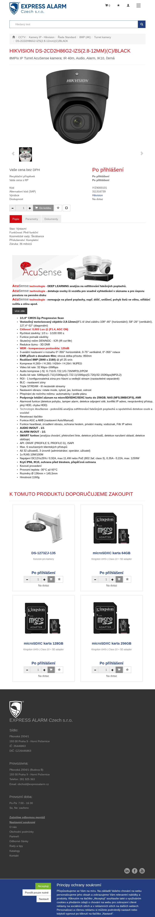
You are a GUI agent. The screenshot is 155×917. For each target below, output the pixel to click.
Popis (15, 218)
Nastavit (44, 899)
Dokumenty (51, 218)
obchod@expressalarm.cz (33, 784)
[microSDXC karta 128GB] (43, 618)
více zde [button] (20, 310)
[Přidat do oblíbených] (58, 208)
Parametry (32, 218)
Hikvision (97, 195)
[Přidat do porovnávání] (66, 208)
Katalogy (14, 850)
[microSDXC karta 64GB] (111, 528)
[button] (16, 845)
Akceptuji (43, 886)
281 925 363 (27, 779)
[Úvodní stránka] (13, 37)
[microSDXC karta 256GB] (111, 618)
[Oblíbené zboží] (118, 5)
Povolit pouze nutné (37, 892)
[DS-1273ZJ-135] (43, 528)
